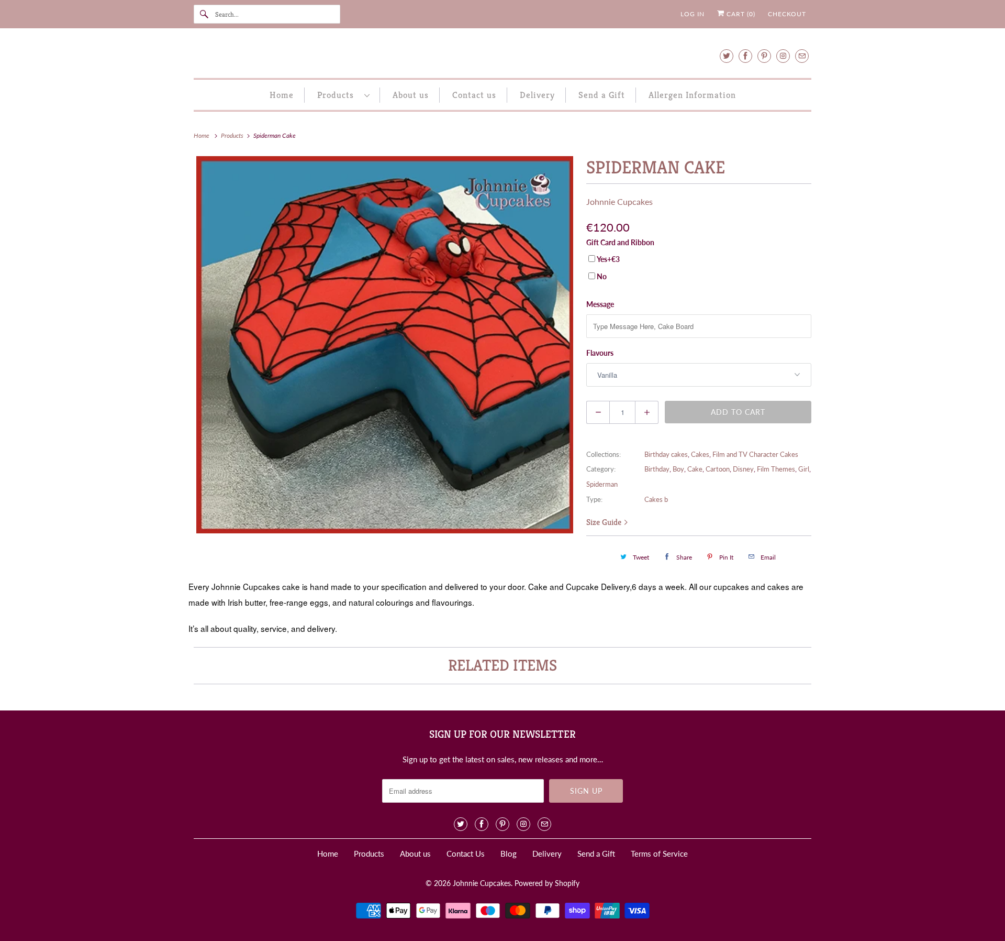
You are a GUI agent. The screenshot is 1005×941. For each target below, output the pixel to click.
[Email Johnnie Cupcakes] (802, 56)
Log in (692, 14)
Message (600, 304)
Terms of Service (659, 853)
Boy (678, 469)
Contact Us (465, 853)
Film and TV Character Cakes (755, 454)
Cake (694, 469)
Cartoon (718, 469)
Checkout (787, 14)
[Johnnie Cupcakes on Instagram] (783, 56)
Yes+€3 (608, 259)
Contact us (474, 95)
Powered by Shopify (547, 883)
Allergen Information (692, 95)
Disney (743, 469)
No (602, 276)
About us (411, 95)
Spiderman (602, 484)
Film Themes (776, 469)
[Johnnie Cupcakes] (502, 56)
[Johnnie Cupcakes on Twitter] (726, 56)
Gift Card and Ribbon (620, 242)
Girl (803, 469)
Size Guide (604, 522)
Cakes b (656, 499)
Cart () (739, 14)
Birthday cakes (666, 454)
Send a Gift (601, 95)
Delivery (537, 95)
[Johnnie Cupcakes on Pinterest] (764, 56)
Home (282, 95)
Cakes (700, 454)
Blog (508, 853)
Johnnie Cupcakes (619, 201)
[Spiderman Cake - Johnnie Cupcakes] (384, 344)
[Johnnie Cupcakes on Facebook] (745, 56)
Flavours (599, 352)
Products (338, 95)
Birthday (656, 469)
